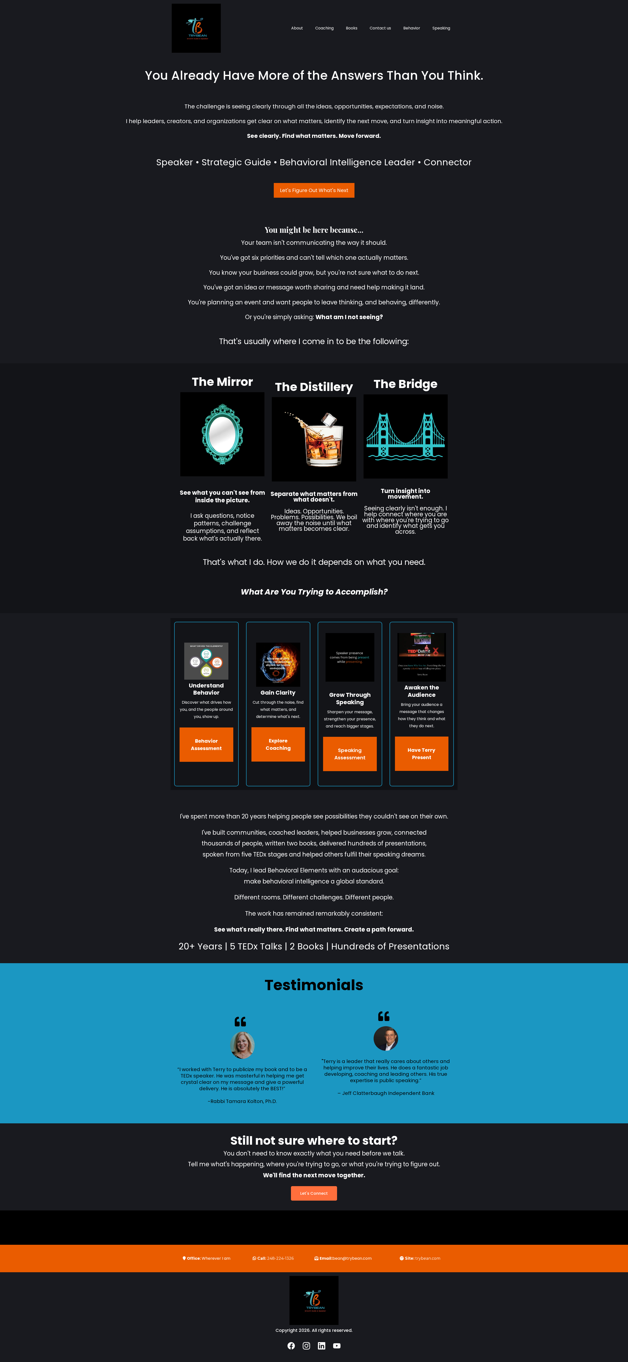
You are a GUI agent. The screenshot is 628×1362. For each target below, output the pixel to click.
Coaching (324, 28)
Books (351, 28)
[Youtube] (336, 1345)
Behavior (411, 28)
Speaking (441, 28)
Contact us (380, 28)
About (297, 28)
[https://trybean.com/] (196, 28)
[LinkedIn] (321, 1345)
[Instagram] (306, 1345)
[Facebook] (291, 1345)
